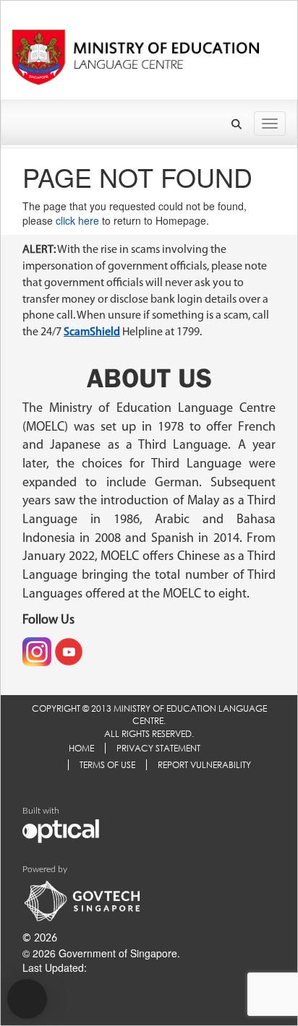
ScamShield (92, 332)
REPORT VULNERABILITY (204, 764)
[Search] (237, 124)
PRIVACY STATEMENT (158, 748)
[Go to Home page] (135, 53)
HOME (81, 748)
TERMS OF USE (107, 764)
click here (77, 220)
